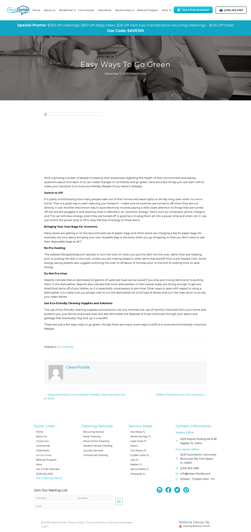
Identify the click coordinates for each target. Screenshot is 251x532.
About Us (49, 10)
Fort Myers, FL (138, 450)
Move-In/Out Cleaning (96, 441)
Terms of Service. (96, 522)
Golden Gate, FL (139, 455)
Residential (66, 10)
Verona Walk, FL (139, 469)
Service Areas (123, 10)
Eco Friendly (65, 347)
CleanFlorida (138, 73)
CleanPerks (104, 10)
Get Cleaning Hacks (49, 478)
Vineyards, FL (138, 474)
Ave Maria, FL (137, 431)
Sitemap (113, 522)
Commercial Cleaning (95, 455)
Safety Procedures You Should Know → (181, 394)
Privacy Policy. (76, 522)
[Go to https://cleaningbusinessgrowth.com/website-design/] (176, 524)
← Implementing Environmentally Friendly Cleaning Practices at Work (84, 396)
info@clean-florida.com (195, 473)
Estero (134, 445)
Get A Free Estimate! (48, 469)
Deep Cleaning (92, 436)
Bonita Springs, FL (140, 436)
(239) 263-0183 (44, 474)
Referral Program (147, 10)
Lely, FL (134, 459)
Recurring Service (93, 431)
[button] (75, 10)
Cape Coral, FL (138, 441)
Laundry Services (93, 450)
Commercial (86, 10)
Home (36, 10)
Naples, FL (136, 464)
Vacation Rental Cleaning (97, 445)
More (165, 10)
